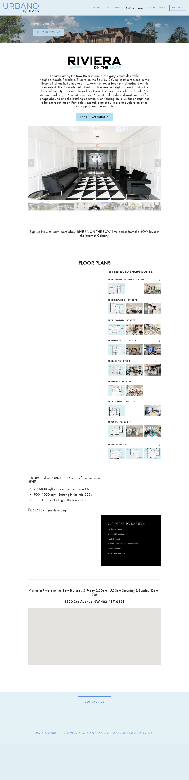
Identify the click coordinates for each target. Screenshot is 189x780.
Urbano (97, 8)
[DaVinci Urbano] (90, 713)
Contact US (94, 701)
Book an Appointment (94, 117)
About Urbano (156, 8)
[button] (31, 163)
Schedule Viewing (48, 32)
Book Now (177, 8)
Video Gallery (114, 8)
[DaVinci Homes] (94, 713)
